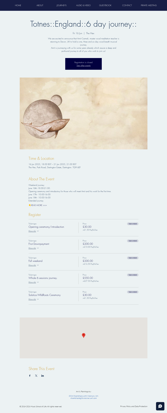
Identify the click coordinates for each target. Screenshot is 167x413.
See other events (84, 65)
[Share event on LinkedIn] (42, 376)
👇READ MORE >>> (38, 205)
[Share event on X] (36, 376)
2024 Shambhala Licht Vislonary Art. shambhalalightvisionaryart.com (84, 397)
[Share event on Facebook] (30, 376)
